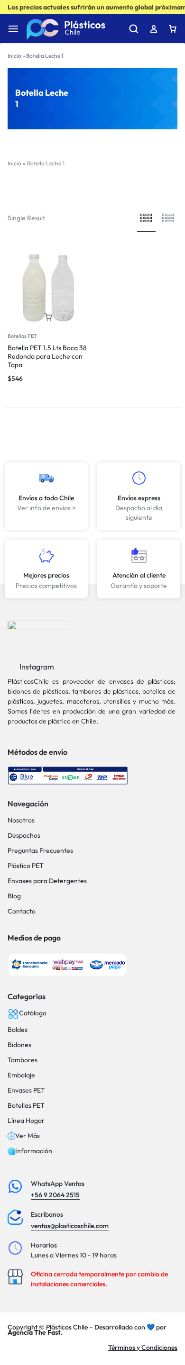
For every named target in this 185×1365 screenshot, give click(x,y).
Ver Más (27, 1136)
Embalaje (21, 1075)
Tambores (22, 1060)
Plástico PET (26, 866)
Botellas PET (22, 336)
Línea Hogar (26, 1121)
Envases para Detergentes (47, 881)
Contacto (22, 911)
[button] (48, 317)
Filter (54, 189)
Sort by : (136, 189)
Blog (14, 896)
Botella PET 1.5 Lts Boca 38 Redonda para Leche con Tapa (47, 356)
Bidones (19, 1045)
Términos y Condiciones (142, 1347)
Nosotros (21, 820)
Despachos (24, 836)
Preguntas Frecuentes (40, 851)
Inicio (14, 55)
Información (33, 1151)
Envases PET (26, 1090)
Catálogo (32, 1013)
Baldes (18, 1030)
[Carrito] (172, 28)
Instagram (36, 666)
